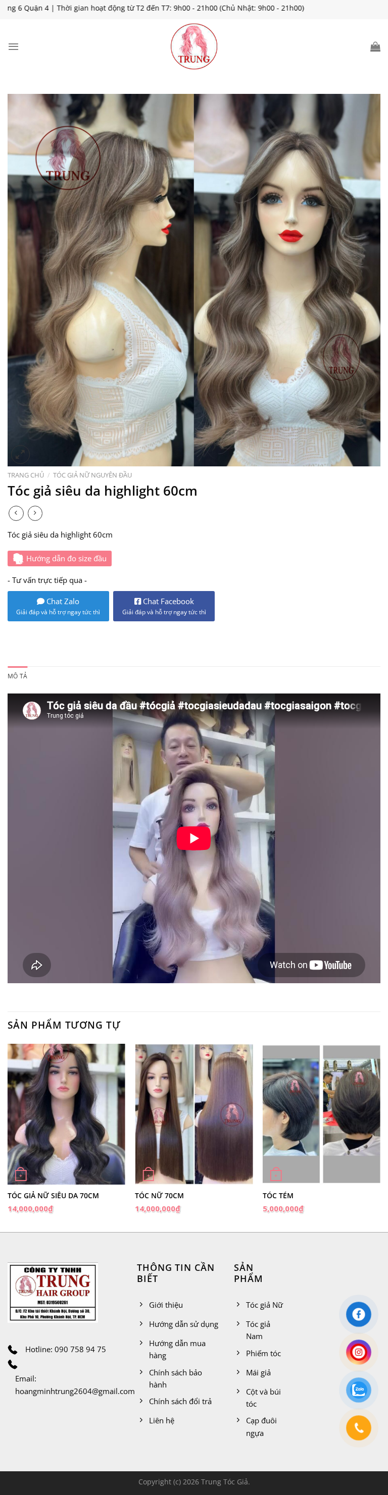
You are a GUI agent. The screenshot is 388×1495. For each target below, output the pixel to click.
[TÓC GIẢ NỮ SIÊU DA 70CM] (66, 1114)
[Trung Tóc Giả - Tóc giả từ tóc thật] (194, 46)
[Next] (379, 1137)
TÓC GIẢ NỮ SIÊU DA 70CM (53, 1195)
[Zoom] (20, 454)
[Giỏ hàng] (375, 46)
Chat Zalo (61, 601)
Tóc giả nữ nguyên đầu (92, 474)
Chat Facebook (164, 606)
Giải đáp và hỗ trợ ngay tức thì (58, 612)
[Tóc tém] (321, 1114)
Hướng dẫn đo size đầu (66, 558)
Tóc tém (278, 1195)
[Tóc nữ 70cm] (194, 1114)
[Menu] (13, 46)
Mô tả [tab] (17, 676)
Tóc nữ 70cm (159, 1195)
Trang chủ (26, 474)
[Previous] (8, 1137)
